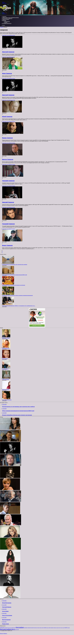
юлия (16, 629)
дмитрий (29, 627)
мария (50, 627)
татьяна (68, 627)
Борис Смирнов (7, 245)
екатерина (35, 627)
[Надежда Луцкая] (10, 477)
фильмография (5, 629)
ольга (61, 627)
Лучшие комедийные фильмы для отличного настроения (13, 285)
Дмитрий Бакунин (5, 348)
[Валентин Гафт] (10, 501)
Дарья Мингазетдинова (6, 399)
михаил (52, 627)
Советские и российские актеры (10, 17)
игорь (40, 627)
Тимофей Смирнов (8, 180)
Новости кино (5, 19)
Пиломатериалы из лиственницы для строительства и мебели (14, 264)
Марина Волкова (5, 389)
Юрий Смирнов (7, 116)
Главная (1, 27)
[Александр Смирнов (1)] (10, 513)
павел (63, 627)
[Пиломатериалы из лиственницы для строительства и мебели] (8, 263)
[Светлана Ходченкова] (10, 549)
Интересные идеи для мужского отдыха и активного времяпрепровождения (17, 295)
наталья (54, 627)
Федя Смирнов (7, 73)
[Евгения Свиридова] (10, 429)
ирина (42, 627)
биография (20, 627)
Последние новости (7, 18)
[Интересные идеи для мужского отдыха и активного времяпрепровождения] (8, 294)
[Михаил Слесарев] (6, 337)
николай (57, 627)
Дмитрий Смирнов (8, 52)
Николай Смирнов (8, 202)
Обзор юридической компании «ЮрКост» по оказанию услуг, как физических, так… (18, 305)
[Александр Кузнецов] (10, 465)
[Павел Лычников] (6, 378)
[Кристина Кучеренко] (10, 561)
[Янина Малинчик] (10, 537)
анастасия (9, 627)
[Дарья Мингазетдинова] (6, 398)
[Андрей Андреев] (10, 597)
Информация (7, 21)
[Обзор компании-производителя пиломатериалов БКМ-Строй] (8, 273)
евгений (32, 627)
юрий (18, 629)
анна (14, 627)
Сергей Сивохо (5, 368)
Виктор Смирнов (7, 159)
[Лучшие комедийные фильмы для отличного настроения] (8, 284)
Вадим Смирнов (7, 138)
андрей (12, 627)
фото (13, 629)
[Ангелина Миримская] (10, 585)
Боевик (5, 22)
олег (59, 627)
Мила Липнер (5, 358)
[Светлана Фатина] (10, 489)
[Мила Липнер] (6, 357)
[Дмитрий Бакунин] (6, 347)
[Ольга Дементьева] (10, 573)
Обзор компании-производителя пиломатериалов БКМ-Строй (14, 274)
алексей (6, 627)
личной (44, 627)
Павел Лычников (5, 379)
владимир (25, 627)
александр (2, 627)
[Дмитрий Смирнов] (10, 453)
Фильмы (4, 20)
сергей (65, 627)
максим (47, 627)
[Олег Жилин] (10, 441)
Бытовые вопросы (6, 23)
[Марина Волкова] (6, 388)
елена (38, 627)
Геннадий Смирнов (8, 224)
